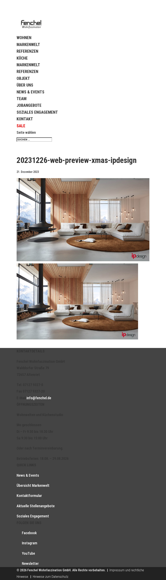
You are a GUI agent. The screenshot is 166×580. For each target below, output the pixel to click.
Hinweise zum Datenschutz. (51, 577)
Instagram (29, 543)
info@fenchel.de (39, 398)
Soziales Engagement (37, 112)
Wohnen (24, 37)
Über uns (25, 85)
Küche (22, 58)
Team (22, 98)
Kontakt (25, 119)
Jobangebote (29, 105)
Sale (21, 125)
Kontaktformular (29, 495)
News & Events (30, 92)
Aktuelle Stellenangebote (36, 506)
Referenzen (27, 51)
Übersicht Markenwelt (33, 485)
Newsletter (30, 563)
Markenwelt (28, 44)
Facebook (29, 533)
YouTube (28, 553)
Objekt (23, 78)
